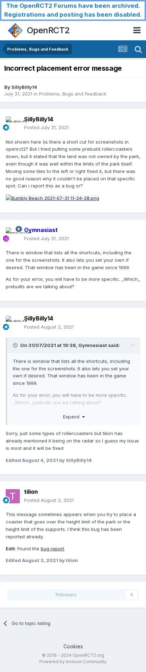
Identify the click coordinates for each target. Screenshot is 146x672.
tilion (31, 491)
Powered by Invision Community (73, 661)
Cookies (73, 646)
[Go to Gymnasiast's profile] (13, 234)
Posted (46, 127)
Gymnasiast (92, 345)
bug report (52, 548)
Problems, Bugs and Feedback (72, 94)
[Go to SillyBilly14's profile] (13, 123)
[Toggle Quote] (16, 345)
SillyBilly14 (24, 87)
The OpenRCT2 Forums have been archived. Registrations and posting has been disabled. (73, 10)
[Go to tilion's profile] (13, 496)
